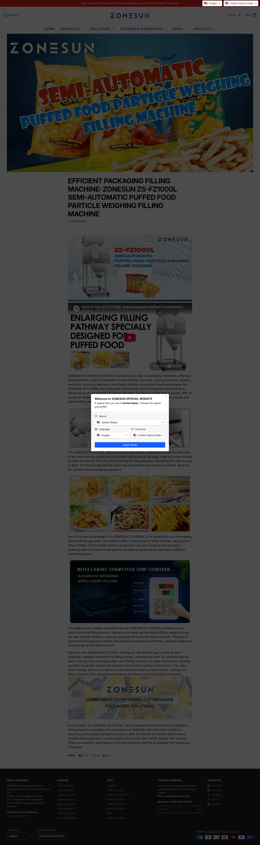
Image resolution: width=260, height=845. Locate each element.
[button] (212, 3)
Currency (140, 429)
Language (104, 429)
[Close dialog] (166, 397)
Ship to (102, 416)
